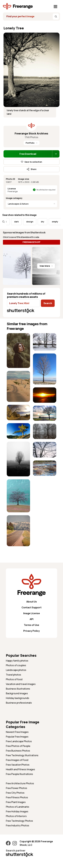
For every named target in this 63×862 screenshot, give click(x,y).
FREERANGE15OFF (31, 242)
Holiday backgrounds (17, 698)
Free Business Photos (18, 750)
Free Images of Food (17, 760)
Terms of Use (31, 625)
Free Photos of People (18, 746)
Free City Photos (15, 792)
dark (11, 221)
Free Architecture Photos (20, 783)
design (24, 221)
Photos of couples (16, 665)
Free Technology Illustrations (22, 755)
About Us (31, 601)
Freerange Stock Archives (31, 133)
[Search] (56, 16)
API (31, 619)
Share (33, 169)
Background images (17, 693)
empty (50, 221)
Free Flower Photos (16, 788)
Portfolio (30, 142)
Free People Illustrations (19, 774)
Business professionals (19, 702)
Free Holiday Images (17, 811)
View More (45, 265)
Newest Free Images (17, 732)
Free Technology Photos (19, 820)
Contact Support (31, 607)
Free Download (27, 153)
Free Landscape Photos (19, 741)
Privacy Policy (31, 630)
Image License (31, 613)
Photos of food (14, 679)
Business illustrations (18, 688)
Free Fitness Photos (17, 797)
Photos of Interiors (16, 816)
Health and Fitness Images (20, 769)
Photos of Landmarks (17, 806)
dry (37, 221)
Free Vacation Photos (17, 764)
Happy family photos (17, 660)
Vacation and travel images (21, 684)
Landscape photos (16, 670)
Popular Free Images (17, 736)
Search (48, 303)
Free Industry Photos (17, 825)
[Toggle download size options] (55, 154)
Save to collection (33, 161)
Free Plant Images (16, 802)
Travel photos (13, 674)
